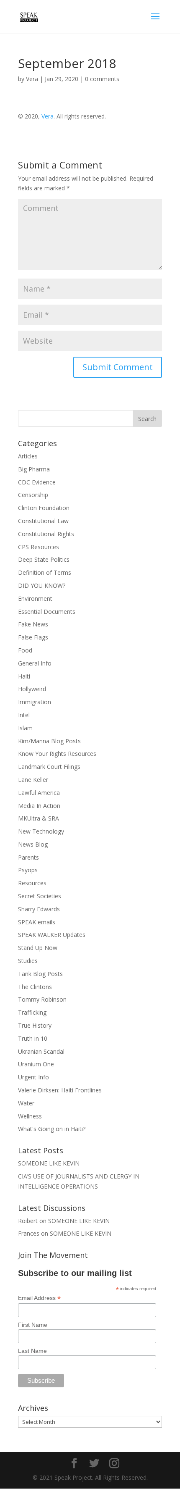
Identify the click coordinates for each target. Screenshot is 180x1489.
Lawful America (39, 793)
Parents (28, 857)
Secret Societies (39, 896)
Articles (28, 456)
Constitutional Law (43, 521)
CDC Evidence (37, 482)
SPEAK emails (36, 922)
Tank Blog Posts (40, 974)
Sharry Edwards (39, 909)
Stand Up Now (37, 948)
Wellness (30, 1116)
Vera (32, 79)
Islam (25, 728)
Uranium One (36, 1064)
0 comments (102, 79)
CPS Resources (38, 547)
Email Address (39, 1298)
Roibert (28, 1221)
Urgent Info (33, 1077)
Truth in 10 (32, 1038)
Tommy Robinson (42, 999)
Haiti (24, 676)
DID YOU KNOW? (41, 585)
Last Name (32, 1350)
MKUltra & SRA (38, 818)
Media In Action (39, 806)
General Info (34, 663)
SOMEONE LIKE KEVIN (49, 1163)
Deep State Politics (43, 559)
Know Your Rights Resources (57, 754)
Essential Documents (46, 612)
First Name (32, 1324)
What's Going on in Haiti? (51, 1129)
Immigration (34, 702)
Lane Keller (33, 780)
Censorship (33, 495)
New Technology (41, 831)
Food (25, 650)
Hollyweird (32, 689)
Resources (32, 883)
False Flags (33, 637)
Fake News (33, 624)
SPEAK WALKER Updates (51, 935)
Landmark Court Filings (49, 767)
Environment (35, 598)
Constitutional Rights (46, 534)
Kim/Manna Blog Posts (49, 741)
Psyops (28, 870)
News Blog (33, 844)
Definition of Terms (44, 572)
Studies (28, 961)
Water (26, 1103)
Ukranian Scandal (41, 1051)
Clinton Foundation (43, 508)
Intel (24, 715)
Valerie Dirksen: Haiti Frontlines (60, 1090)
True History (34, 1025)
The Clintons (35, 987)
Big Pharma (34, 469)
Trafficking (32, 1012)
